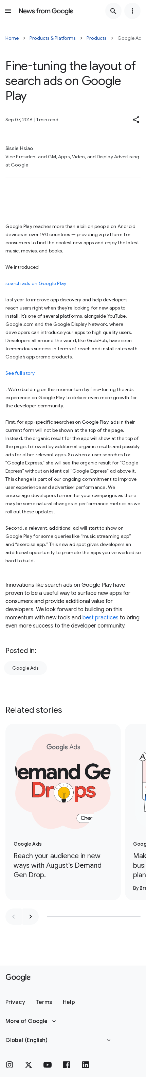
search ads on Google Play (35, 283)
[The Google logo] (18, 978)
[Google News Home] (46, 11)
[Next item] (30, 916)
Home (12, 38)
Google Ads (25, 668)
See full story (20, 373)
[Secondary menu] (132, 11)
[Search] (113, 11)
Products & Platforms (53, 38)
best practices (100, 617)
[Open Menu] (8, 11)
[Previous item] (13, 916)
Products (97, 38)
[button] (136, 119)
